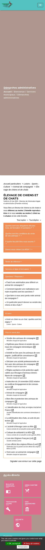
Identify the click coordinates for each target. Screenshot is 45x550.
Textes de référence (12, 262)
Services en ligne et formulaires (17, 269)
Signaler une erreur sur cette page (26, 461)
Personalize (23, 547)
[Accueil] (10, 5)
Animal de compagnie (23, 187)
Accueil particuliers (12, 184)
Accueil (8, 92)
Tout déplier (35, 220)
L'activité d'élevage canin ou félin (21, 427)
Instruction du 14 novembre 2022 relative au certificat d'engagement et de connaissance (22, 384)
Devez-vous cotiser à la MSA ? (18, 249)
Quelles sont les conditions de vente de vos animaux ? (20, 235)
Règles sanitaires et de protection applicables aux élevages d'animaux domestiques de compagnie (22, 373)
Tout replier (23, 220)
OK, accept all (14, 544)
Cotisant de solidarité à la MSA (20, 432)
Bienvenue (19, 92)
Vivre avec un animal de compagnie (22, 452)
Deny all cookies (32, 544)
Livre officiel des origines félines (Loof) (23, 444)
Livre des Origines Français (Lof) (21, 438)
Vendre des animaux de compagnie (22, 338)
